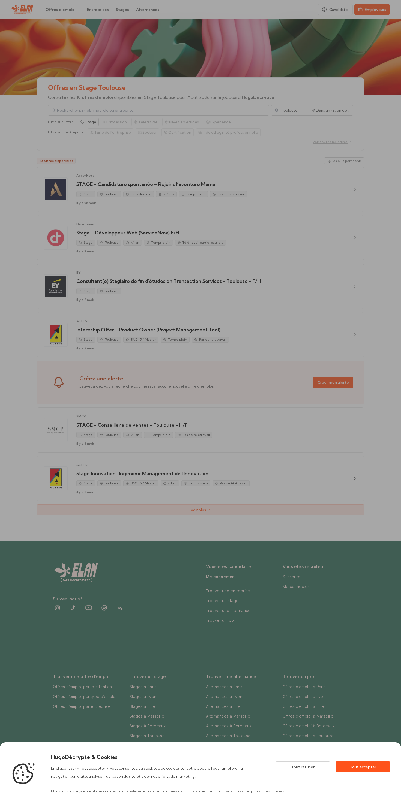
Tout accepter (363, 766)
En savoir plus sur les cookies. (260, 791)
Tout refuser (303, 766)
